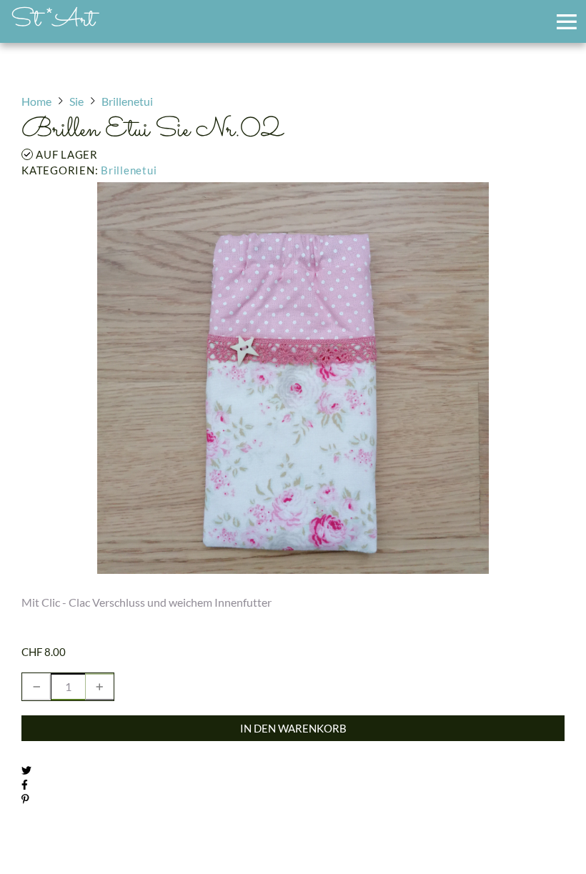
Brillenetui (129, 170)
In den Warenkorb (293, 728)
